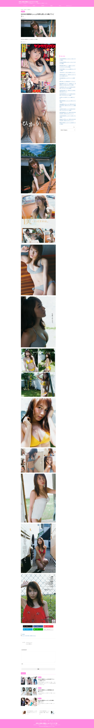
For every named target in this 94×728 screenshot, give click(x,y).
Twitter (60, 5)
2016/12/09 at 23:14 (29, 642)
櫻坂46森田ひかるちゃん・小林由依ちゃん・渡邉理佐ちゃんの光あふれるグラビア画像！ (68, 84)
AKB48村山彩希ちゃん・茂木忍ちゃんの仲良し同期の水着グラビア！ (68, 91)
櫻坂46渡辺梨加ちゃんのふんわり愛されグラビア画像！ (68, 101)
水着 (26, 635)
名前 (22, 663)
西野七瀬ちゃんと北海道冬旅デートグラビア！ (68, 81)
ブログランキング (69, 5)
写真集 (51, 5)
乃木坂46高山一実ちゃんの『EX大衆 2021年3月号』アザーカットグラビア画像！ (67, 88)
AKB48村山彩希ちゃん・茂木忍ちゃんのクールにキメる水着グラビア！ (68, 75)
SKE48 (28, 635)
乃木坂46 (42, 5)
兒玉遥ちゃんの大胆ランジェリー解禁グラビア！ (67, 98)
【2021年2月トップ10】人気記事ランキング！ (68, 72)
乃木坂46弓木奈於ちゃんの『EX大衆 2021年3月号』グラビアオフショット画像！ (67, 109)
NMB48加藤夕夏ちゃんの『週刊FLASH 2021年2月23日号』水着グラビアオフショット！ (68, 113)
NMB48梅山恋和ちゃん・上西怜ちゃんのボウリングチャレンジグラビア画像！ (67, 66)
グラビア (23, 635)
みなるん (34, 635)
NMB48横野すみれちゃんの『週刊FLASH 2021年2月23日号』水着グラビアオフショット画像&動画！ (68, 105)
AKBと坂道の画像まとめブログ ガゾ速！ (29, 1)
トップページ (25, 5)
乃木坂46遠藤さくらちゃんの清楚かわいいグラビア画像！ (68, 70)
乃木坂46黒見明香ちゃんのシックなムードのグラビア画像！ (68, 63)
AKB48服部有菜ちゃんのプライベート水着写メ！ (67, 79)
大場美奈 (23, 634)
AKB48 (34, 5)
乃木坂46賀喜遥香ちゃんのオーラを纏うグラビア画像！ (68, 116)
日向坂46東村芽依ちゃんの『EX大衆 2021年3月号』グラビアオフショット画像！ (67, 94)
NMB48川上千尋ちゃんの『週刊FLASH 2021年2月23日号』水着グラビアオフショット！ (68, 120)
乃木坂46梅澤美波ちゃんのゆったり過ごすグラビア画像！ (68, 59)
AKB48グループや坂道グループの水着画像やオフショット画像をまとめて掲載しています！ (47, 724)
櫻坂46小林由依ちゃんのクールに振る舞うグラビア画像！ (68, 123)
